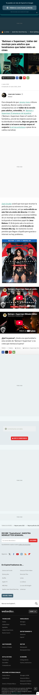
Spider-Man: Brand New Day (19, 32)
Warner (18, 348)
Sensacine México (25, 678)
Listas (22, 578)
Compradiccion (6, 665)
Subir (31, 611)
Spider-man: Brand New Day (10, 589)
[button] (15, 94)
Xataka (4, 622)
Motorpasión (23, 647)
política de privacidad (24, 544)
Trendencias (5, 660)
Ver (20, 438)
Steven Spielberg (34, 32)
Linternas (23, 589)
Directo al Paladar (7, 647)
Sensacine (22, 634)
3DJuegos (22, 622)
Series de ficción (7, 570)
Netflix (4, 578)
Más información (16, 693)
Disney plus (5, 574)
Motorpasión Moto (25, 650)
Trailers (11, 348)
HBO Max (4, 585)
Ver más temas (7, 595)
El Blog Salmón (24, 660)
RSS (25, 553)
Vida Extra (23, 624)
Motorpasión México (25, 684)
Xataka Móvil (5, 624)
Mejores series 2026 (19, 525)
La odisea (6, 32)
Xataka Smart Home (7, 630)
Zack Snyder (7, 204)
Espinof (22, 637)
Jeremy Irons (24, 102)
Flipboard (24, 77)
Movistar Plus (24, 574)
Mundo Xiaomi (6, 633)
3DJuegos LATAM (24, 675)
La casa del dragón (25, 585)
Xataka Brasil (5, 678)
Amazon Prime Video (26, 570)
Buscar (36, 603)
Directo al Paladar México (9, 684)
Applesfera (5, 627)
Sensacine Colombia (25, 681)
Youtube (17, 553)
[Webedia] (8, 612)
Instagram (21, 553)
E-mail (27, 77)
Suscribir (33, 540)
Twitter (20, 77)
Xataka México (6, 675)
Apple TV (4, 582)
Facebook (17, 77)
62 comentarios (9, 78)
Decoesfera (5, 662)
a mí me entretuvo (17, 127)
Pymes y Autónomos (25, 662)
